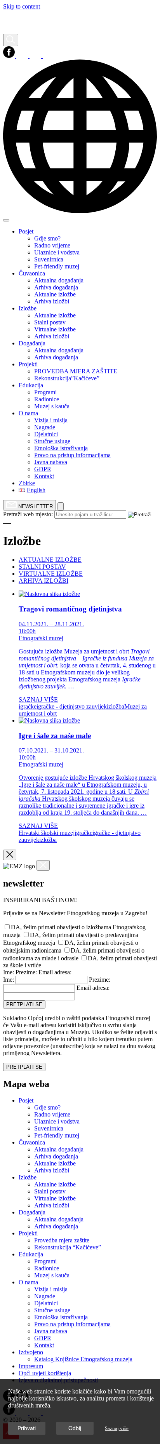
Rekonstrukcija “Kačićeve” (67, 1247)
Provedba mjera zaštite (61, 1240)
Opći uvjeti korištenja (45, 1373)
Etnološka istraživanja (61, 1317)
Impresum (31, 1366)
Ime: (8, 972)
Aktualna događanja (58, 1149)
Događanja (32, 1212)
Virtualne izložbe (55, 1198)
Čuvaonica (32, 1142)
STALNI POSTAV (42, 566)
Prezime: (26, 972)
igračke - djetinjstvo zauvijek (72, 706)
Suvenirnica (48, 1128)
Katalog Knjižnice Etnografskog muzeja (83, 1359)
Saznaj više (117, 1428)
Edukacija (31, 1254)
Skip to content (21, 6)
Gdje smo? (47, 1107)
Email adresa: (54, 972)
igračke (28, 706)
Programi (45, 1261)
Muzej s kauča (52, 1275)
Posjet (26, 1100)
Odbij (74, 1428)
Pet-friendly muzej (56, 1135)
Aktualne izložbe (55, 1163)
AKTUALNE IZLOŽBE (50, 559)
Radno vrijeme (52, 1114)
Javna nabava (50, 1331)
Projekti (28, 1233)
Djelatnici (46, 1303)
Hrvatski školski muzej (47, 832)
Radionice (46, 1268)
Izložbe (28, 1177)
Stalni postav (50, 1191)
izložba (115, 706)
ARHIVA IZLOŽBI (43, 580)
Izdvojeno (31, 1352)
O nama (28, 1282)
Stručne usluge (52, 1310)
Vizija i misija (51, 1289)
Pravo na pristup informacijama (72, 1324)
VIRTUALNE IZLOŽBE (51, 573)
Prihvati (26, 1428)
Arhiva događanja (56, 1156)
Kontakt (44, 1345)
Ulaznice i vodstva (57, 1121)
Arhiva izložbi (51, 1170)
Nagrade (44, 1296)
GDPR (42, 1338)
